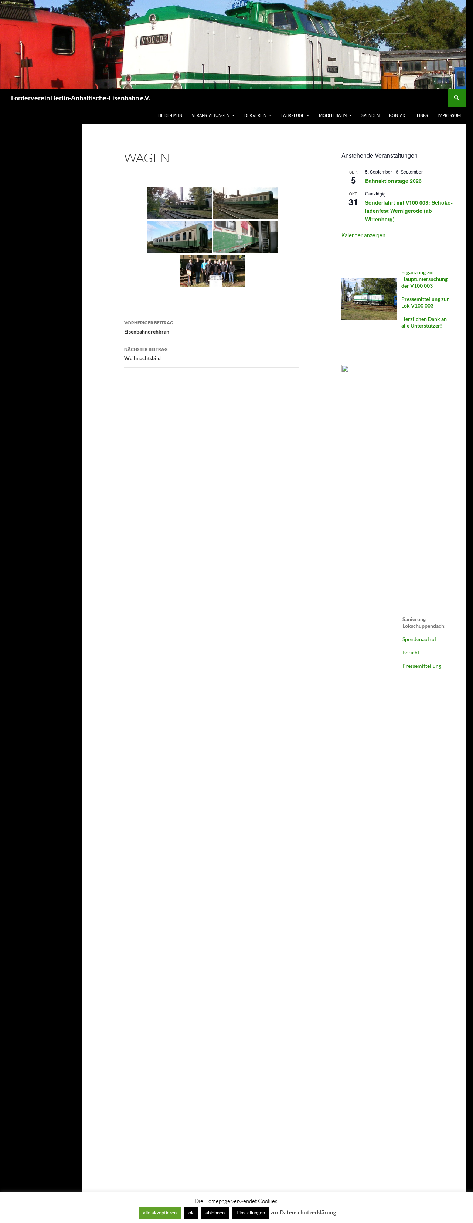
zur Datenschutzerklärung (303, 1212)
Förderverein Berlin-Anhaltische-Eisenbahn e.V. (80, 98)
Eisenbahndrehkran (148, 327)
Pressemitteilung (421, 666)
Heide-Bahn (170, 115)
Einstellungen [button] (250, 1213)
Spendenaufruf (419, 639)
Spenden (370, 115)
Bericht (410, 652)
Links (422, 115)
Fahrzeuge (292, 115)
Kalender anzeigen (363, 235)
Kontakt (398, 115)
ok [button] (191, 1213)
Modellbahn (333, 115)
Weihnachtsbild (146, 353)
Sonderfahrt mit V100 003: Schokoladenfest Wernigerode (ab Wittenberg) (409, 211)
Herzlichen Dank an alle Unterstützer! (424, 322)
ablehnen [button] (215, 1213)
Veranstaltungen (210, 115)
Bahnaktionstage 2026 (393, 180)
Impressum (449, 115)
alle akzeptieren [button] (160, 1213)
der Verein (255, 115)
